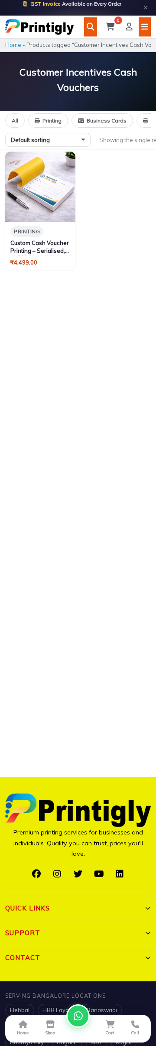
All (15, 120)
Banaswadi (102, 1009)
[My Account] (129, 26)
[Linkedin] (119, 874)
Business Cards (107, 120)
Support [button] (22, 933)
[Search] (90, 26)
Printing (52, 120)
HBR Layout (58, 1009)
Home (13, 44)
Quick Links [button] (27, 908)
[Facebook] (36, 874)
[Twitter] (78, 874)
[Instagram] (57, 874)
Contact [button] (22, 957)
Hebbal (19, 1009)
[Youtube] (99, 874)
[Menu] (145, 26)
